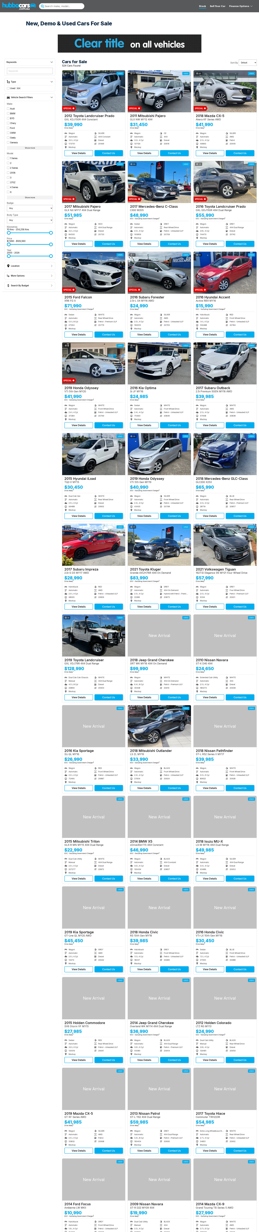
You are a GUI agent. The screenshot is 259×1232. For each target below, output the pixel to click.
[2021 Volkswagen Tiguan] (225, 545)
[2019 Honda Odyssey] (93, 363)
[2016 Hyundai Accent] (225, 273)
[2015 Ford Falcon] (93, 273)
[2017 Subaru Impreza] (93, 545)
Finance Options (239, 6)
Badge (10, 203)
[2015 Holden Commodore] (93, 998)
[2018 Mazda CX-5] (225, 91)
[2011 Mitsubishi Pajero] (159, 91)
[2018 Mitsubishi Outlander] (159, 726)
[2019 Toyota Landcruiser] (93, 635)
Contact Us (108, 153)
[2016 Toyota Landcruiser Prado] (225, 182)
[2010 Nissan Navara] (225, 635)
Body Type (12, 215)
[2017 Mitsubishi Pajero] (93, 182)
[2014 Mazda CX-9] (225, 1180)
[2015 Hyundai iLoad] (93, 454)
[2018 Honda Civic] (159, 907)
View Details (79, 153)
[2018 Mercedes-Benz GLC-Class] (225, 454)
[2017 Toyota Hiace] (225, 1089)
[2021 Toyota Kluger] (159, 545)
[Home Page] (19, 6)
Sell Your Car (217, 6)
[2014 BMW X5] (159, 817)
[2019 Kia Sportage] (93, 907)
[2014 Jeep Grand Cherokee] (159, 998)
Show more (30, 148)
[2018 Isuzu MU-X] (225, 817)
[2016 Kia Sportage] (93, 726)
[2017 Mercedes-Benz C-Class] (159, 182)
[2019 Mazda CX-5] (93, 1089)
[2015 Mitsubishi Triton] (93, 817)
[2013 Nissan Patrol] (159, 1089)
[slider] (9, 233)
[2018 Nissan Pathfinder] (225, 726)
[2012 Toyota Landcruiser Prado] (93, 91)
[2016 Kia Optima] (159, 363)
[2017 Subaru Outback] (225, 363)
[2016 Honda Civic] (225, 907)
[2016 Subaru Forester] (159, 273)
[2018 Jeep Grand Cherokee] (159, 635)
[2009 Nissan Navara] (159, 1180)
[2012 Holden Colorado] (225, 998)
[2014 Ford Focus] (93, 1180)
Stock (202, 6)
